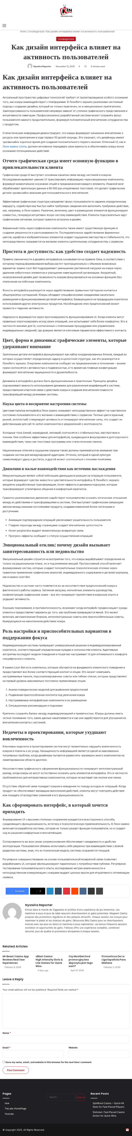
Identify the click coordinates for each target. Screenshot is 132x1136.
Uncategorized (36, 31)
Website (73, 1047)
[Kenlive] (66, 11)
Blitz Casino (91, 920)
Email (6, 1047)
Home (22, 31)
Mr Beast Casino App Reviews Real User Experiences (16, 960)
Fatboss (68, 927)
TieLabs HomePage (15, 1108)
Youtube (9, 1113)
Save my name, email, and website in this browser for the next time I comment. (49, 1062)
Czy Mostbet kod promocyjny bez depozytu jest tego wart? (81, 961)
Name (7, 1033)
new (7, 1103)
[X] (31, 937)
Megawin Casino (118, 913)
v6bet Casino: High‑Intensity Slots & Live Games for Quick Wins (49, 961)
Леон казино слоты (15, 146)
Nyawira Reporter (42, 66)
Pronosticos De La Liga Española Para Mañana (114, 960)
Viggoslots (58, 909)
